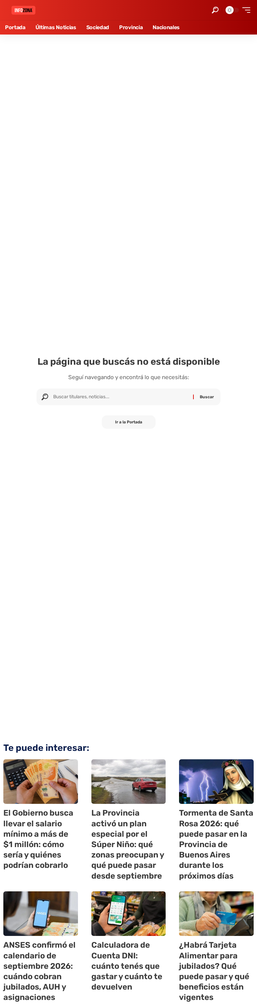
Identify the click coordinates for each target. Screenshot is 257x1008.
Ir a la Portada (128, 422)
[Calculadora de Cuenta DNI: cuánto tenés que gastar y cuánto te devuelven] (128, 913)
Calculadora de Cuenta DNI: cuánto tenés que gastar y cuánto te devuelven (126, 966)
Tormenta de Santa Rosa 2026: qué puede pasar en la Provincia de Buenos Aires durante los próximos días (216, 844)
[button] (215, 10)
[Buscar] (120, 397)
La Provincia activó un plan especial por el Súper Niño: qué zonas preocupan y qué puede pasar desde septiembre (127, 844)
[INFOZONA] (23, 10)
